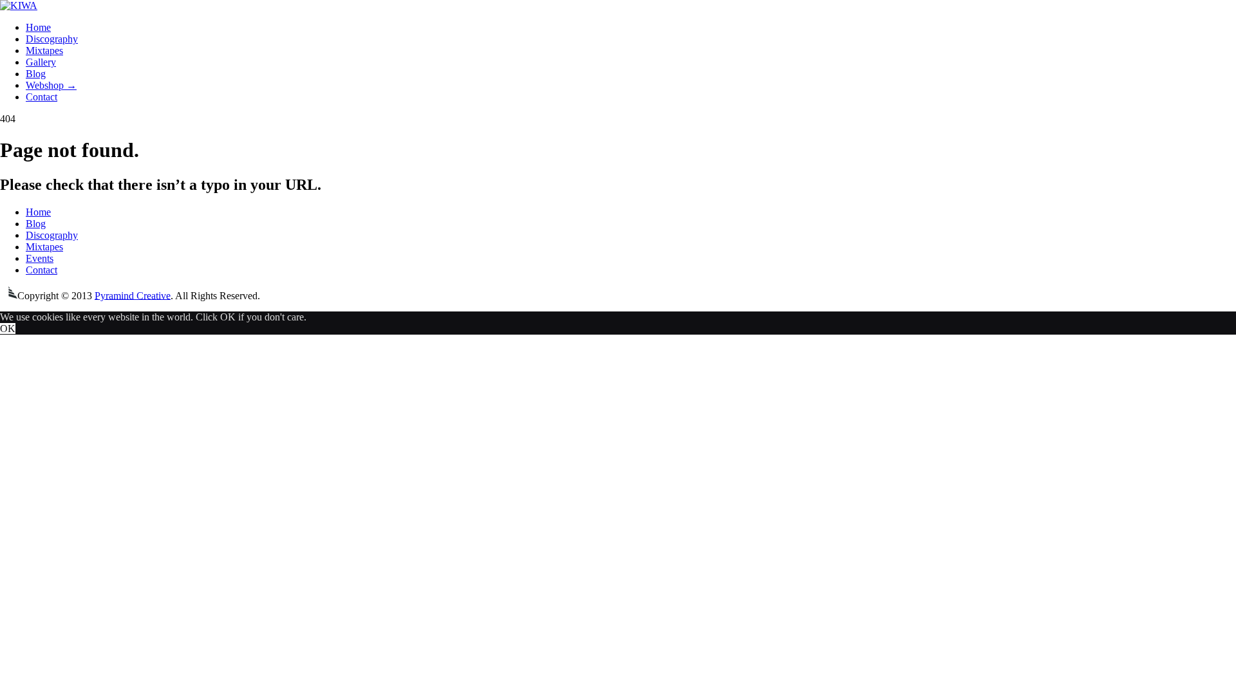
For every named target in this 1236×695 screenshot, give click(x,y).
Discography (52, 38)
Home (38, 27)
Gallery (41, 62)
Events (39, 258)
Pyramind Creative (133, 295)
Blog (36, 73)
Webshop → (51, 85)
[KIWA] (18, 5)
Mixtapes (44, 50)
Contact (41, 96)
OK (7, 328)
